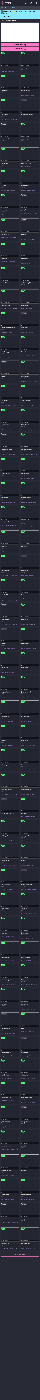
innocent (14, 119)
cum (8, 502)
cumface (24, 239)
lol (9, 119)
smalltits (9, 237)
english (10, 600)
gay (30, 1102)
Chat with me (18, 49)
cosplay (4, 144)
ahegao (32, 1199)
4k (2, 960)
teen (10, 71)
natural (14, 144)
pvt (3, 525)
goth (9, 357)
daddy (35, 1056)
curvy (29, 190)
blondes (8, 985)
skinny (3, 237)
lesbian (31, 213)
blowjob (30, 166)
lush (8, 261)
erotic (31, 1078)
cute (14, 624)
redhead (8, 673)
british (23, 1224)
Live (2, 21)
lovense (28, 95)
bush (33, 190)
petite (14, 237)
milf (28, 1078)
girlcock (4, 1078)
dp (16, 575)
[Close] (38, 11)
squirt (9, 144)
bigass (10, 332)
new (33, 95)
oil (37, 671)
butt (3, 551)
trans (9, 1078)
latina (27, 405)
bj (9, 575)
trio (23, 405)
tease (13, 190)
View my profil (18, 44)
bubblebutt (29, 308)
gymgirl (28, 938)
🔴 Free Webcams (5, 8)
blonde (4, 308)
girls (3, 985)
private (12, 525)
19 (3, 794)
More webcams (20, 1255)
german (4, 357)
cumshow (9, 865)
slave (31, 1056)
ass (16, 794)
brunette (4, 332)
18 (3, 119)
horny (23, 308)
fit (27, 624)
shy (14, 71)
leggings (4, 1222)
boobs (6, 794)
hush (9, 190)
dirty (32, 1009)
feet (3, 215)
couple (4, 745)
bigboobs (4, 71)
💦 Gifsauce (15, 8)
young (23, 144)
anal (26, 213)
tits (9, 1100)
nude (32, 1224)
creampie (28, 889)
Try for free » (6, 16)
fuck (13, 575)
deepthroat (31, 239)
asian (11, 286)
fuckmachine (13, 841)
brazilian (33, 745)
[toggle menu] (25, 3)
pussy (3, 502)
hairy (8, 936)
